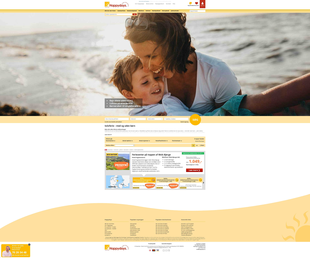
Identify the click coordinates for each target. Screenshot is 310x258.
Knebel (131, 149)
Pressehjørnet (108, 233)
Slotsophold (133, 224)
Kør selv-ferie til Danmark (162, 232)
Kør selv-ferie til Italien (161, 224)
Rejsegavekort (159, 4)
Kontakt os (107, 235)
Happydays (110, 149)
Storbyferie (133, 233)
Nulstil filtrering (199, 141)
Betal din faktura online (187, 228)
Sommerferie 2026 (135, 228)
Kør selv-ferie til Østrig (161, 225)
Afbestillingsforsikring (186, 233)
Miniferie (132, 225)
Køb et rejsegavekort (186, 227)
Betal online (149, 4)
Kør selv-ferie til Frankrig (162, 227)
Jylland (120, 149)
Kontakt (168, 4)
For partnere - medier (110, 227)
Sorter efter (110, 145)
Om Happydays (139, 4)
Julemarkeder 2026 (135, 230)
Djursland (126, 149)
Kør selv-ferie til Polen (161, 233)
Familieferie (133, 235)
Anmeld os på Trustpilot (187, 224)
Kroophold (133, 227)
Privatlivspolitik (151, 243)
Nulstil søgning (184, 122)
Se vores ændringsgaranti (187, 230)
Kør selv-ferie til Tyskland (162, 228)
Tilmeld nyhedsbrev (186, 235)
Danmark (116, 149)
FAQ (174, 4)
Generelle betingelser (167, 243)
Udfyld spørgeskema (186, 232)
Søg (195, 120)
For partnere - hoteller (110, 228)
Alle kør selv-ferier (109, 224)
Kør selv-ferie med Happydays (144, 1)
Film (106, 230)
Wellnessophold (134, 232)
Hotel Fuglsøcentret (138, 149)
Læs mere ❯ (194, 170)
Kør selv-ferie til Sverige (162, 230)
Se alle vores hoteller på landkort (113, 122)
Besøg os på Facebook (187, 225)
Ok (134, 14)
